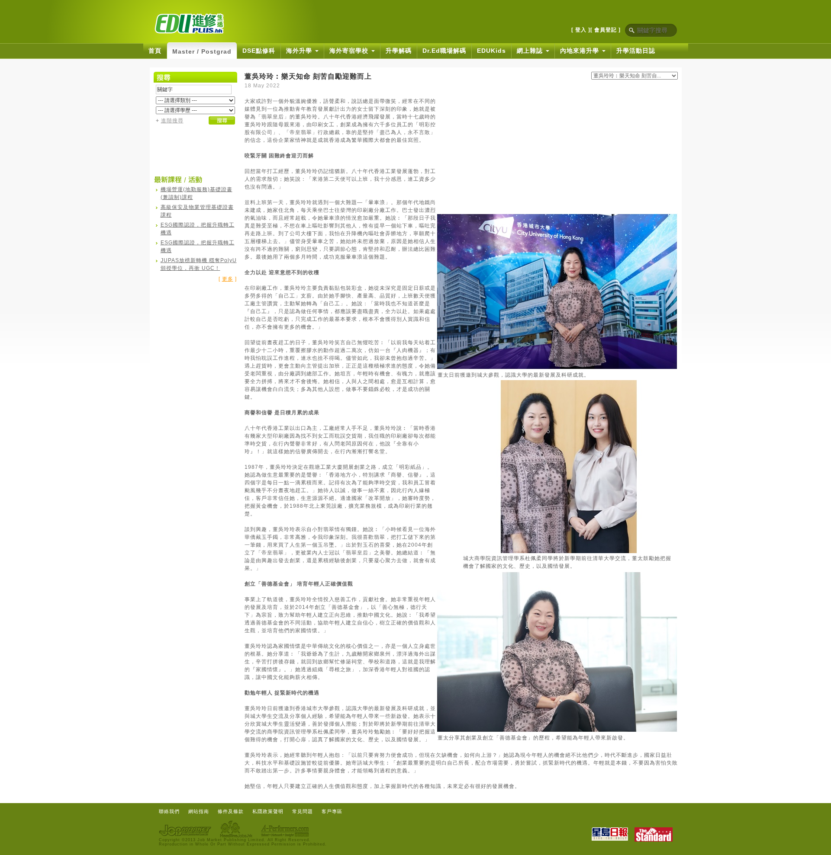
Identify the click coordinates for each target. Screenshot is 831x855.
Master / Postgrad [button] (202, 51)
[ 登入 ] (580, 30)
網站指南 (198, 811)
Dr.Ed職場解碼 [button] (444, 50)
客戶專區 (332, 811)
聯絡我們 (169, 811)
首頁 (154, 50)
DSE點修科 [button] (258, 50)
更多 (227, 279)
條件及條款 (231, 811)
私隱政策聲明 (267, 811)
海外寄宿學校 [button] (349, 50)
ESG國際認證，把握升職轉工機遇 (198, 229)
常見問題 (302, 811)
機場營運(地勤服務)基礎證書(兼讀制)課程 (196, 193)
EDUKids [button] (491, 50)
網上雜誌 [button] (531, 50)
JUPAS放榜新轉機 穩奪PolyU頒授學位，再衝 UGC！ (199, 264)
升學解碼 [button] (399, 50)
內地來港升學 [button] (580, 50)
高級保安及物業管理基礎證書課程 (197, 211)
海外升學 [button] (300, 50)
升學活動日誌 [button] (635, 50)
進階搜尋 (172, 121)
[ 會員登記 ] (605, 30)
